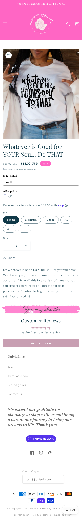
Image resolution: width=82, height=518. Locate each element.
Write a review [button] (41, 343)
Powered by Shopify (49, 508)
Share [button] (11, 257)
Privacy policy (21, 514)
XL (66, 219)
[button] (5, 24)
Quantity (8, 237)
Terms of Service (18, 376)
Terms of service (42, 514)
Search (12, 367)
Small (11, 219)
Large (51, 219)
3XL (24, 228)
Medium (31, 219)
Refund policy (17, 385)
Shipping (7, 169)
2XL (9, 228)
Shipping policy (63, 514)
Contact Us (15, 394)
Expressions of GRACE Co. (25, 508)
